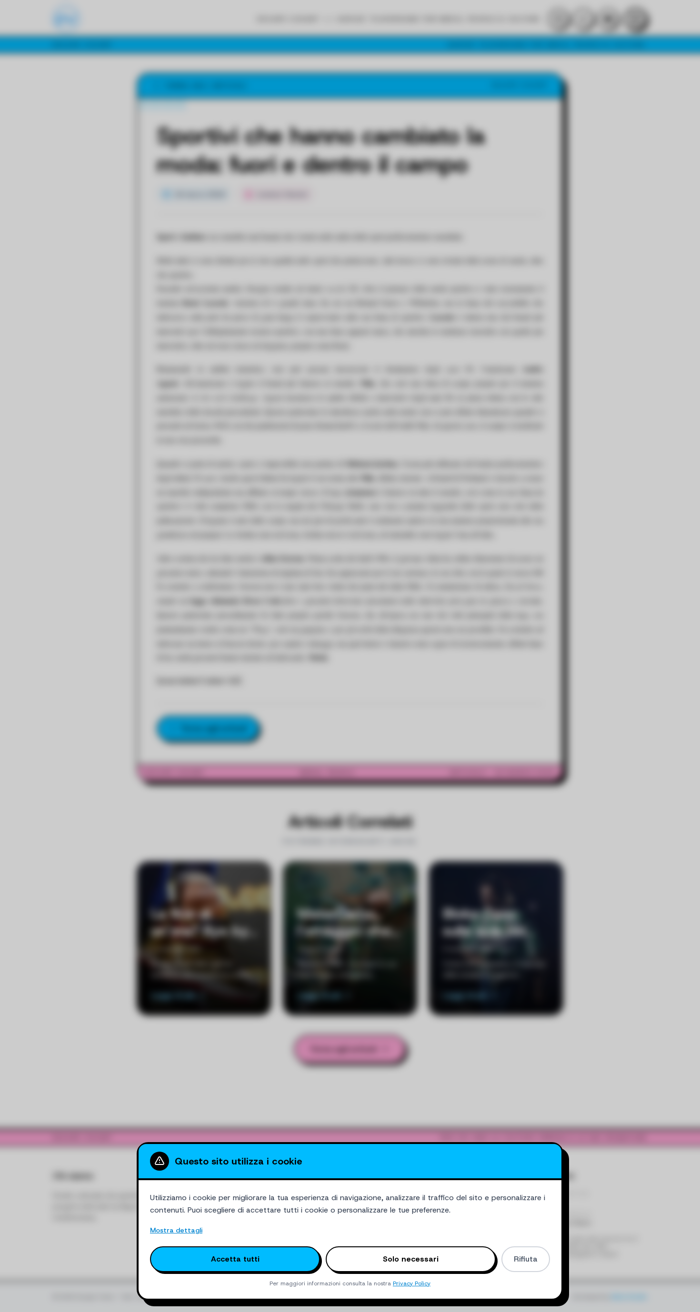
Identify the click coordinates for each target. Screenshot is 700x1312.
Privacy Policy (411, 1283)
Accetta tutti (235, 1259)
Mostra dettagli (176, 1230)
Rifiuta (526, 1259)
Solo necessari (411, 1259)
